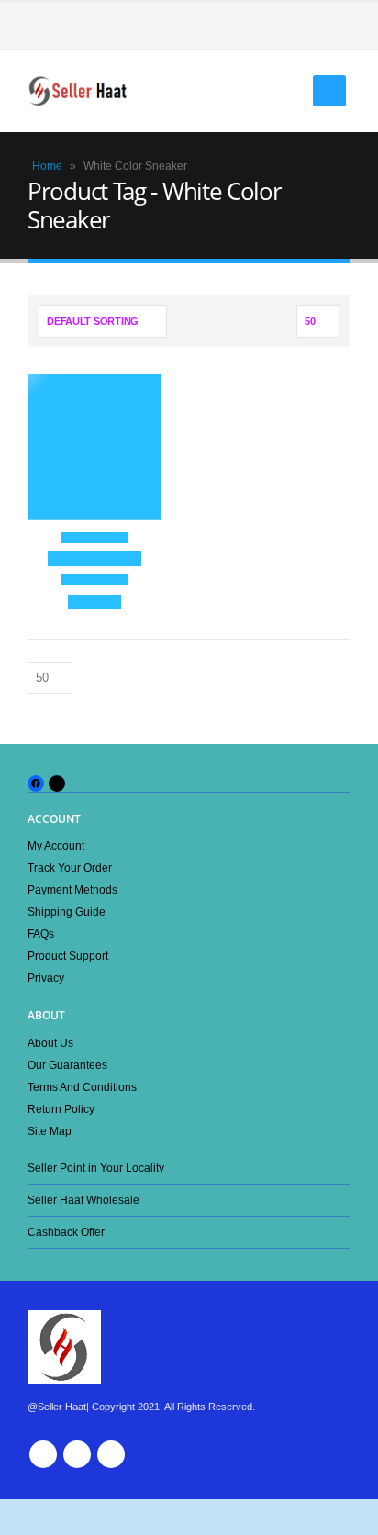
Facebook (43, 1454)
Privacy (46, 978)
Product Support (68, 956)
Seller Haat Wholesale (83, 1200)
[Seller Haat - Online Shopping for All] (78, 90)
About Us (50, 1043)
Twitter (77, 1454)
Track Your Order (70, 867)
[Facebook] (337, 26)
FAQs (41, 934)
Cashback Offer (66, 1232)
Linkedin (111, 1454)
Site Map (50, 1131)
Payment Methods (72, 889)
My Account (56, 845)
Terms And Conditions (82, 1087)
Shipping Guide (67, 912)
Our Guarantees (67, 1065)
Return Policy (61, 1109)
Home (47, 166)
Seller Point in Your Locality (96, 1167)
